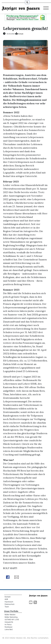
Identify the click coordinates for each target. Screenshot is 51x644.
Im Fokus (8, 624)
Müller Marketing (11, 617)
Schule (20, 34)
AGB (6, 599)
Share (7, 577)
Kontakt (8, 597)
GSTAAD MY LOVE (12, 619)
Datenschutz (9, 604)
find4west (8, 627)
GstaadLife (9, 622)
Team (7, 607)
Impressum (9, 602)
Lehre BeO (9, 629)
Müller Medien (10, 615)
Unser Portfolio (11, 611)
